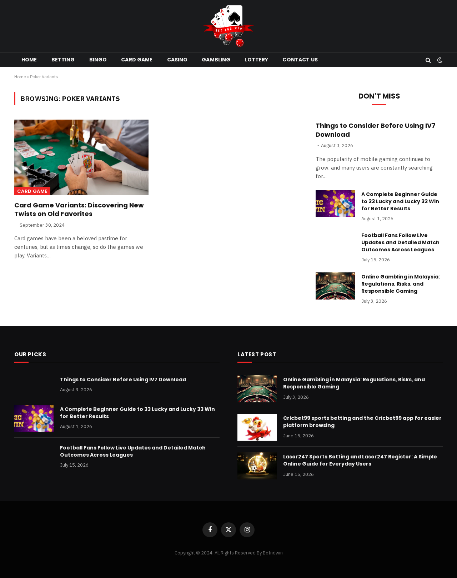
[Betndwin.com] (228, 26)
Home (29, 59)
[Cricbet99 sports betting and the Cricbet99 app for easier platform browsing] (257, 427)
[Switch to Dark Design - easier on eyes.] (439, 60)
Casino (177, 59)
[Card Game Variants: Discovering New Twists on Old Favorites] (81, 157)
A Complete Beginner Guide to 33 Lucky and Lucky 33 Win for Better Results (400, 201)
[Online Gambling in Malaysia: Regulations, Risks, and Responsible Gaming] (335, 286)
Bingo (98, 59)
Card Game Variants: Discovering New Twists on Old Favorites (79, 209)
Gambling (216, 59)
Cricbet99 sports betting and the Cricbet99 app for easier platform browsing (362, 421)
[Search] (428, 59)
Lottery (256, 59)
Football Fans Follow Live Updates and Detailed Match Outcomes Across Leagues (400, 242)
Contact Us (299, 59)
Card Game (136, 59)
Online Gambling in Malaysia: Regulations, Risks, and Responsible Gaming (400, 284)
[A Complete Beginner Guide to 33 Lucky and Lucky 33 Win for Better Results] (335, 203)
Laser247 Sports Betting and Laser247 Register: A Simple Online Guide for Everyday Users (360, 460)
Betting (63, 59)
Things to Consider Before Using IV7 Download (376, 130)
